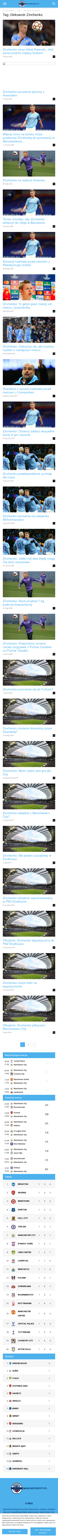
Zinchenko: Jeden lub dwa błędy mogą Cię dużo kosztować (29, 560)
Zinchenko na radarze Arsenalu (24, 180)
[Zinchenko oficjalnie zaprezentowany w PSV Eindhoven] (29, 881)
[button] (54, 4)
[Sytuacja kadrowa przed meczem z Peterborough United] (29, 245)
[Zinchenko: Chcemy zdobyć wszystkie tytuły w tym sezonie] (29, 415)
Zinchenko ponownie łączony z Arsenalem (23, 93)
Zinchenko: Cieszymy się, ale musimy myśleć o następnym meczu (28, 348)
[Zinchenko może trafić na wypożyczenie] (29, 966)
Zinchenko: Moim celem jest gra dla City (27, 772)
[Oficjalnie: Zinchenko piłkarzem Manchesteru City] (29, 1009)
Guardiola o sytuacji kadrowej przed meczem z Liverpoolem (27, 390)
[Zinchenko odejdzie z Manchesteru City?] (29, 796)
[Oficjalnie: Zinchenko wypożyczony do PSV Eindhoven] (29, 924)
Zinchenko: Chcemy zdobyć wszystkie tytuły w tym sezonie (28, 433)
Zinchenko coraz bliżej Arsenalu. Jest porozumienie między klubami (28, 51)
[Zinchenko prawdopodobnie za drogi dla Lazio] (29, 457)
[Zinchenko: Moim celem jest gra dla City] (29, 754)
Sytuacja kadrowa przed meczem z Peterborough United (26, 263)
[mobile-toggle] (4, 4)
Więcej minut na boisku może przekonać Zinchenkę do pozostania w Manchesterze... (29, 137)
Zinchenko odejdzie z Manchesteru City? (26, 815)
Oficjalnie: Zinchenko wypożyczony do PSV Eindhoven (28, 942)
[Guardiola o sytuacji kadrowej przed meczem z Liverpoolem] (29, 372)
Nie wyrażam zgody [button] (43, 1531)
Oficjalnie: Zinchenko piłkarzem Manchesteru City (24, 1027)
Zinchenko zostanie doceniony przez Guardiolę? (27, 730)
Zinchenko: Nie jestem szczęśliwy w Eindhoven (27, 857)
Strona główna (8, 10)
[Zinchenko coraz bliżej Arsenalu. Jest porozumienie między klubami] (29, 33)
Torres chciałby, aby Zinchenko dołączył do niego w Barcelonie (24, 221)
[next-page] (34, 1044)
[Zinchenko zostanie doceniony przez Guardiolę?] (29, 712)
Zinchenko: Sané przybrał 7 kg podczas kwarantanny (23, 602)
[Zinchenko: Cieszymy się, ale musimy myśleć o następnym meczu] (29, 330)
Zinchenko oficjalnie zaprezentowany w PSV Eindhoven (28, 899)
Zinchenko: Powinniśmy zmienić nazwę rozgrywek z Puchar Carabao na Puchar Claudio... (27, 646)
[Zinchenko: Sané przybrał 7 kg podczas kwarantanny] (29, 584)
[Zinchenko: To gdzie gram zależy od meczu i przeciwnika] (29, 287)
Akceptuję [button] (15, 1531)
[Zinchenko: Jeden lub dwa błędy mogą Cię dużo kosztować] (29, 542)
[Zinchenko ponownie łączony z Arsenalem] (29, 75)
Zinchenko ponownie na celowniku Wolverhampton (26, 518)
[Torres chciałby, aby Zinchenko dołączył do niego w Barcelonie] (29, 202)
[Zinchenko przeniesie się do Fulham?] (29, 673)
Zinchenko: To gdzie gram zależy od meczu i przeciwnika (27, 305)
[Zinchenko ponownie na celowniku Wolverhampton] (29, 499)
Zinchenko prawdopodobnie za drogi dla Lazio (27, 475)
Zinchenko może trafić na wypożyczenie (20, 984)
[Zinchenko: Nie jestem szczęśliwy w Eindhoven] (29, 839)
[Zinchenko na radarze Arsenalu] (29, 164)
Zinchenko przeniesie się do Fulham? (28, 689)
